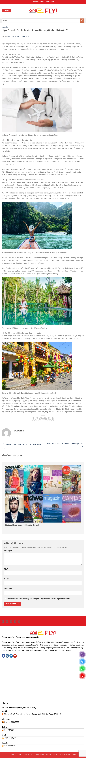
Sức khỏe (5, 27)
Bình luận (8, 551)
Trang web (8, 589)
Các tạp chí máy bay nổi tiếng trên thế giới (22, 525)
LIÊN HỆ (73, 754)
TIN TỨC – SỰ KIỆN (59, 754)
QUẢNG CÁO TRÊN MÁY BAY (42, 754)
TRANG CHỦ (14, 754)
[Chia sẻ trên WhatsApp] (33, 419)
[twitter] (3, 621)
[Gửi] (82, 20)
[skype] (7, 621)
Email (6, 579)
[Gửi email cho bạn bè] (45, 419)
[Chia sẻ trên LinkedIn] (52, 419)
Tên (6, 569)
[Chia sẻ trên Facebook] (37, 419)
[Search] (83, 11)
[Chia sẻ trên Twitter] (41, 419)
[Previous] (5, 498)
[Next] (80, 498)
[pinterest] (19, 621)
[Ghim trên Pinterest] (49, 419)
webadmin (25, 36)
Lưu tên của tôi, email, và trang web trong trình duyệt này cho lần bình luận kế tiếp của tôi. (38, 599)
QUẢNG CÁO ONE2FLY (26, 754)
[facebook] (11, 621)
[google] (15, 621)
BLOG (68, 754)
